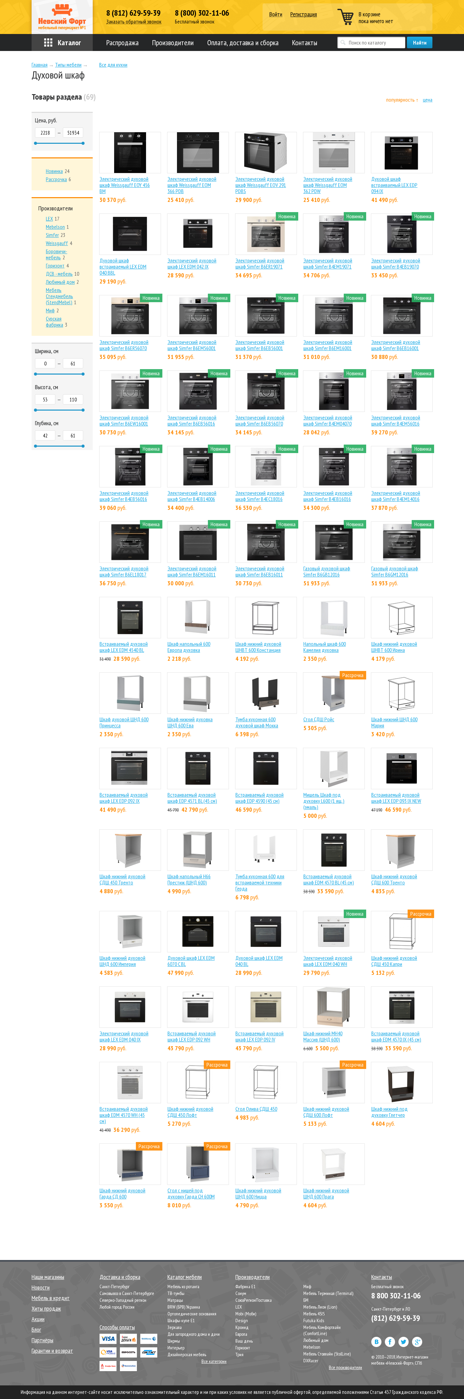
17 (52, 218)
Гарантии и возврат (52, 1350)
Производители (173, 42)
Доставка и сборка (120, 1277)
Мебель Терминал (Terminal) (328, 1293)
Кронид (242, 1327)
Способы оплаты (117, 1327)
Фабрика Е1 (245, 1286)
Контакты (304, 42)
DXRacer (310, 1361)
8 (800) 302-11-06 (202, 13)
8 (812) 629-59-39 (133, 13)
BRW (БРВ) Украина (183, 1307)
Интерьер (175, 1348)
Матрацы (175, 1300)
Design (241, 1320)
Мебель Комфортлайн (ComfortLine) (322, 1330)
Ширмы (173, 1341)
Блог (36, 1329)
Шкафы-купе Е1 (181, 1320)
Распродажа (122, 42)
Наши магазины (48, 1277)
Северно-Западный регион (123, 1300)
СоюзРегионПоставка (253, 1300)
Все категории (214, 1361)
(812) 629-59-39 (395, 1318)
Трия (239, 1354)
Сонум (240, 1293)
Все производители (345, 1367)
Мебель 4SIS (314, 1314)
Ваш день (244, 1341)
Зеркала (174, 1327)
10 (62, 274)
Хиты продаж (46, 1308)
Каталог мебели (184, 1277)
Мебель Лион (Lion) (320, 1307)
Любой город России (117, 1307)
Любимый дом (315, 1340)
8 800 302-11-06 (396, 1295)
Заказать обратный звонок (133, 21)
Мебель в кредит (51, 1298)
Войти (275, 14)
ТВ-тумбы (175, 1293)
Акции (38, 1319)
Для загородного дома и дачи (193, 1334)
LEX (238, 1307)
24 (57, 171)
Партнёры (42, 1340)
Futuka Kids (313, 1320)
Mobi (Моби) (245, 1314)
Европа (241, 1334)
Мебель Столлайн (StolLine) (327, 1354)
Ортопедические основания (191, 1314)
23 (55, 235)
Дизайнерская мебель (186, 1354)
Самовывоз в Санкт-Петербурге (127, 1293)
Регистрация (303, 14)
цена (427, 99)
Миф (307, 1286)
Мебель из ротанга (183, 1286)
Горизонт (242, 1348)
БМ (305, 1300)
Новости (41, 1287)
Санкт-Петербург (114, 1286)
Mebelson (311, 1347)
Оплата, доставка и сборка (243, 42)
